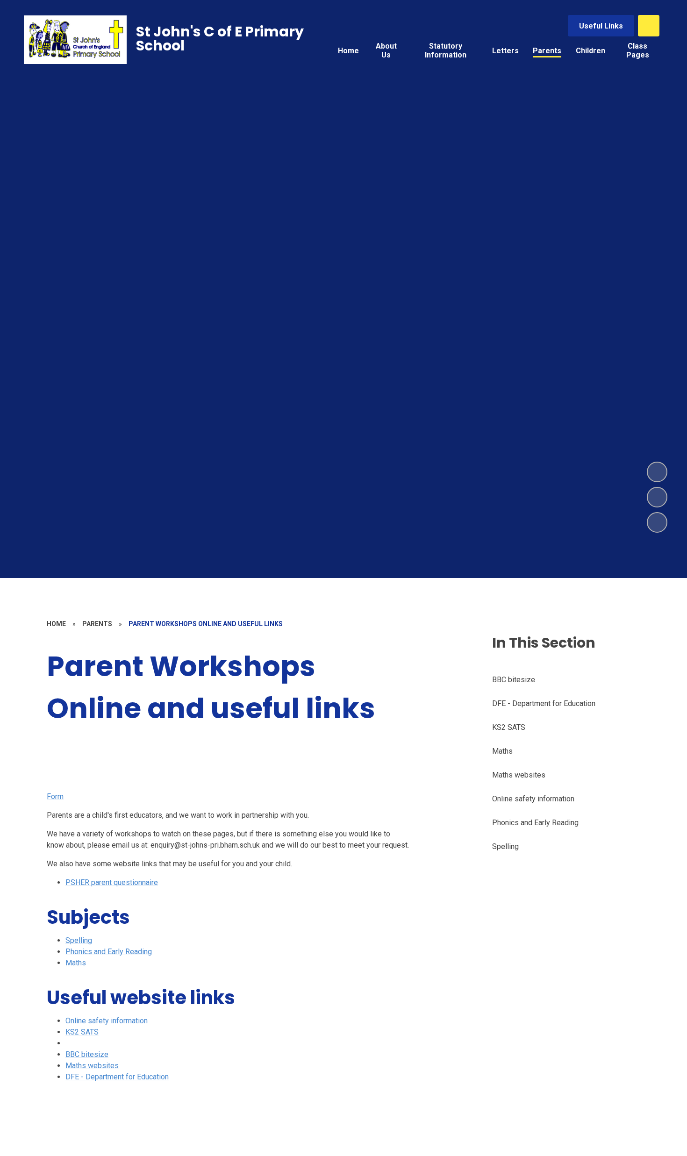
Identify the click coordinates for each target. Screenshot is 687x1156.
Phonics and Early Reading (108, 951)
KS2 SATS (82, 1032)
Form (55, 796)
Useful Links (601, 25)
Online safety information (106, 1020)
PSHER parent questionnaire (111, 882)
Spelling (78, 940)
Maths (75, 962)
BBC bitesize (86, 1054)
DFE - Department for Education (117, 1076)
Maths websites (92, 1065)
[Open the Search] (648, 25)
